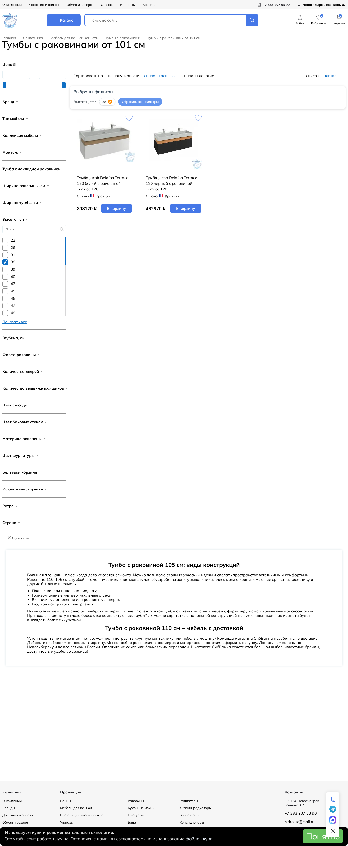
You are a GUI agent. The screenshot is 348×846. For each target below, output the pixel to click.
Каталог (67, 20)
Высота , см (13, 219)
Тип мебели (13, 118)
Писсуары (136, 815)
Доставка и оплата (44, 5)
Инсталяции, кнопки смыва (81, 815)
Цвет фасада (14, 405)
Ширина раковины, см (23, 185)
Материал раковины (22, 438)
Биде (132, 822)
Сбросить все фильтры (140, 102)
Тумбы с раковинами (123, 38)
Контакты (127, 5)
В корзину (116, 208)
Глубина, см (13, 337)
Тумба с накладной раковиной (31, 169)
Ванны (65, 801)
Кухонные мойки (141, 808)
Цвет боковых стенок (22, 421)
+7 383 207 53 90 (301, 813)
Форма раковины (19, 354)
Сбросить (20, 538)
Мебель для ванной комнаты (74, 38)
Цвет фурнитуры (18, 455)
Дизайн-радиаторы (195, 808)
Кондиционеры (192, 822)
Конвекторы (189, 815)
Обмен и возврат (80, 5)
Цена (9, 64)
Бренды (149, 5)
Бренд (8, 101)
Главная (9, 38)
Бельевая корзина (19, 472)
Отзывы (107, 5)
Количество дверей (20, 371)
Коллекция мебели (20, 135)
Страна (9, 522)
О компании (12, 5)
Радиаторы (189, 801)
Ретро (8, 505)
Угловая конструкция (22, 489)
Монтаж (10, 152)
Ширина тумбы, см (20, 202)
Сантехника (33, 38)
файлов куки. (200, 839)
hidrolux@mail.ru (299, 821)
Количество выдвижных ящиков (33, 388)
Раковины (136, 801)
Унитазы (66, 822)
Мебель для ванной (76, 808)
